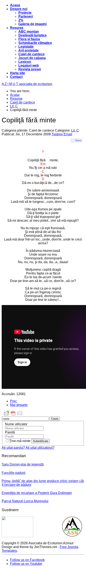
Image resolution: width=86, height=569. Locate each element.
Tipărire (58, 134)
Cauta (54, 418)
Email (68, 134)
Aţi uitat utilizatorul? (39, 447)
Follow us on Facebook (27, 560)
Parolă (10, 432)
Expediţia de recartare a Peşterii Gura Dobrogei (37, 493)
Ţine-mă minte (20, 441)
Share (78, 140)
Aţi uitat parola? (13, 447)
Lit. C (75, 130)
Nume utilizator (16, 424)
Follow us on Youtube (26, 563)
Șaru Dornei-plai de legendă (23, 464)
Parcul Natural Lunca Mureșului (25, 501)
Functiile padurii (13, 473)
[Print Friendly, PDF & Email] (13, 415)
